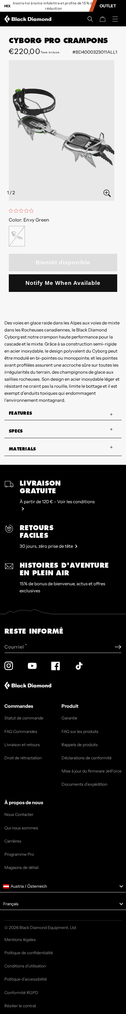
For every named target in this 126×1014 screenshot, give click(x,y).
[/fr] (29, 19)
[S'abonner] (118, 646)
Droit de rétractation (23, 757)
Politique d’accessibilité (25, 979)
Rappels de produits (80, 744)
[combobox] (63, 886)
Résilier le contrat (20, 1005)
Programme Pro (19, 854)
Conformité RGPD (21, 992)
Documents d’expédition (84, 784)
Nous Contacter (18, 814)
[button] (90, 19)
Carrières (12, 841)
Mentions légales (20, 939)
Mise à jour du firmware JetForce (92, 771)
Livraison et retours (22, 744)
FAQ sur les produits (80, 731)
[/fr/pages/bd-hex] (7, 6)
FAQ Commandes (20, 731)
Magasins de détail (21, 867)
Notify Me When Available (63, 283)
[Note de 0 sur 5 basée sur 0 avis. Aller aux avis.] (22, 211)
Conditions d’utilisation (25, 966)
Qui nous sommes (21, 828)
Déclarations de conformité (87, 757)
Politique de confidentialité (28, 952)
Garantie (69, 718)
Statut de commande (23, 718)
